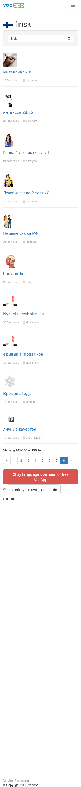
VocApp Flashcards (16, 780)
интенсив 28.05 (18, 112)
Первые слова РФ (20, 233)
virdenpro (31, 401)
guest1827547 (34, 437)
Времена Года (17, 393)
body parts (13, 273)
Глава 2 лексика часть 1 (26, 152)
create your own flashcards (34, 489)
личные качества (19, 429)
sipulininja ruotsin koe (23, 354)
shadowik (31, 241)
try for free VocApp (42, 476)
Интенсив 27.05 (18, 72)
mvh (28, 282)
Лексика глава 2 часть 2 (26, 192)
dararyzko (32, 80)
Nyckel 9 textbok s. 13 (23, 313)
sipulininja (32, 322)
